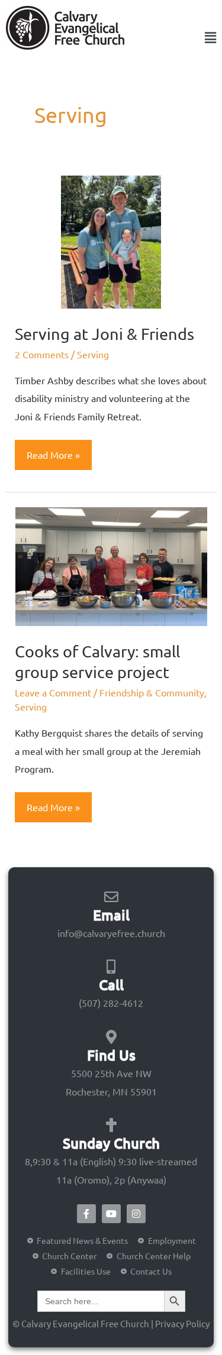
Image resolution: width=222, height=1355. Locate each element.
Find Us (111, 1055)
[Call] (111, 966)
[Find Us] (111, 1037)
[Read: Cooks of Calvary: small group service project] (111, 565)
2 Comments (42, 354)
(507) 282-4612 (111, 1003)
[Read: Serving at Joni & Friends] (111, 241)
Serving (93, 354)
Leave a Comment (53, 692)
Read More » (53, 450)
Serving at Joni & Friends (104, 333)
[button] (200, 37)
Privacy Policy (182, 1323)
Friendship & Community (151, 692)
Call (111, 984)
